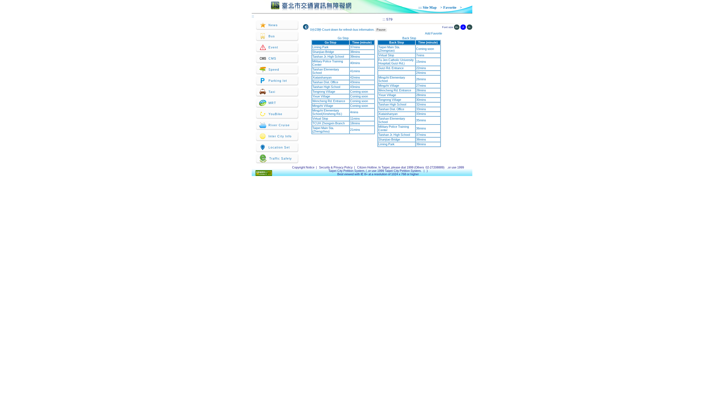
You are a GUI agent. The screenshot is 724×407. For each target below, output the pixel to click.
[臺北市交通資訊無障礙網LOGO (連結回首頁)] (311, 9)
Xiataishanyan (322, 77)
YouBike (275, 114)
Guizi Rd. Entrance (391, 68)
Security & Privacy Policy (336, 167)
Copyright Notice (303, 167)
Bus (271, 36)
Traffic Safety (280, 158)
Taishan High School (326, 87)
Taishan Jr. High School (328, 56)
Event (273, 47)
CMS (272, 58)
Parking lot (277, 80)
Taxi (271, 91)
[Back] (306, 27)
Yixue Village (321, 96)
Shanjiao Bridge (323, 52)
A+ (456, 27)
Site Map (430, 7)
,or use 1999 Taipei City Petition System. (394, 170)
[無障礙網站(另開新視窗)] (263, 175)
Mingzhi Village (322, 105)
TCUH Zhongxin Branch (328, 123)
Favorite (449, 7)
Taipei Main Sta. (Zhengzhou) (323, 129)
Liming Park (320, 47)
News (273, 25)
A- (469, 27)
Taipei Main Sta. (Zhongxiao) (389, 49)
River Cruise (279, 125)
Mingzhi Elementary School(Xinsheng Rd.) (327, 112)
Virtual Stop (320, 118)
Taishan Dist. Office (325, 82)
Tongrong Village (323, 91)
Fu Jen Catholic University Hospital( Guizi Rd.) (396, 61)
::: (420, 7)
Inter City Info (280, 136)
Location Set (279, 147)
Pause (381, 29)
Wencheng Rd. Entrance (328, 101)
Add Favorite (433, 33)
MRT (272, 103)
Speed (273, 69)
